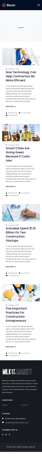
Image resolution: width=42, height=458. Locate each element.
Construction (13, 115)
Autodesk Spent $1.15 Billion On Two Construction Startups (21, 234)
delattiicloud (12, 113)
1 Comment (25, 193)
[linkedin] (9, 435)
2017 (20, 33)
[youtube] (6, 435)
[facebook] (2, 435)
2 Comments (26, 113)
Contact (24, 405)
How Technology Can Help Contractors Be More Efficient (21, 76)
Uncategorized (13, 195)
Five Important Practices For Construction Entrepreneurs (16, 315)
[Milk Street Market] (9, 5)
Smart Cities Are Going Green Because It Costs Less (18, 154)
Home (13, 33)
